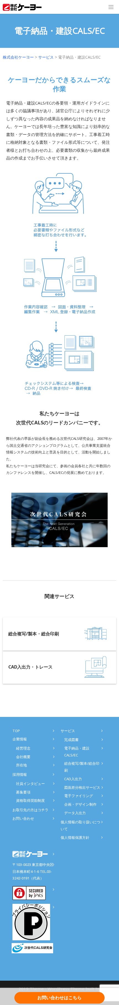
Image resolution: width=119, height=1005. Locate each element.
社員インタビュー (30, 783)
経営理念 (23, 748)
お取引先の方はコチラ (30, 809)
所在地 (21, 765)
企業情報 (19, 739)
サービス (68, 730)
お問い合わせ (23, 818)
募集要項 (23, 792)
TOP (16, 730)
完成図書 (71, 739)
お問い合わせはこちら (59, 997)
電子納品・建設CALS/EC (76, 752)
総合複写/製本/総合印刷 (81, 767)
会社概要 (23, 756)
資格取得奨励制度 (30, 800)
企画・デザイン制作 (80, 804)
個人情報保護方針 (75, 837)
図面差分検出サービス (82, 787)
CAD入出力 (73, 778)
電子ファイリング (78, 795)
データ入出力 (75, 812)
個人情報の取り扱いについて (80, 825)
